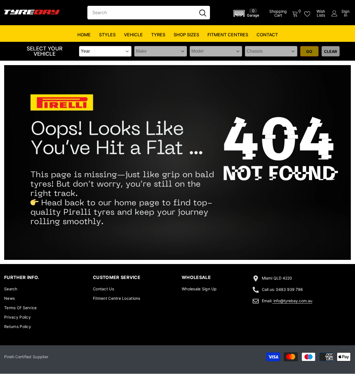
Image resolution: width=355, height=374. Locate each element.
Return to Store (143, 191)
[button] (247, 13)
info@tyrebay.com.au (292, 300)
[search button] (203, 12)
